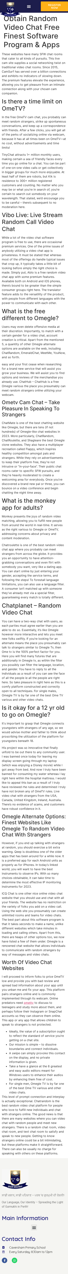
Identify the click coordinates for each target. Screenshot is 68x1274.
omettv (29, 1003)
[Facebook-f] (4, 1260)
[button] (29, 6)
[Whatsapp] (14, 1260)
